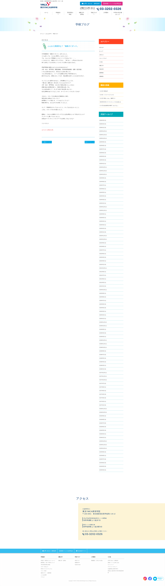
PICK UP (101, 47)
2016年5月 (101, 430)
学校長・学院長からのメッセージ (48, 560)
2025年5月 (101, 156)
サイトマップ (110, 564)
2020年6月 (101, 304)
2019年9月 (101, 329)
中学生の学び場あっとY (118, 13)
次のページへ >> (89, 142)
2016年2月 (101, 434)
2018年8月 (101, 351)
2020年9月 (101, 293)
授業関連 (101, 72)
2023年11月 (102, 210)
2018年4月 (101, 361)
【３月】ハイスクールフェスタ (106, 94)
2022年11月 (102, 235)
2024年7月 (101, 185)
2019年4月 (101, 333)
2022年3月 (101, 261)
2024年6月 (101, 188)
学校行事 (101, 69)
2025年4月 (101, 160)
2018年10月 (102, 347)
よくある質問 (43, 574)
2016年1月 (101, 437)
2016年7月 (101, 423)
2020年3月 (101, 311)
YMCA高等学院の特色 (45, 564)
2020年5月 (101, 307)
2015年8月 (101, 455)
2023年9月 (101, 214)
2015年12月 (102, 441)
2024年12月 (102, 167)
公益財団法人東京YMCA (113, 568)
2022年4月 (101, 257)
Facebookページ (82, 550)
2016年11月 (102, 408)
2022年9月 (101, 242)
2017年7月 (101, 383)
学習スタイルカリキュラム (46, 568)
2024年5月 (101, 192)
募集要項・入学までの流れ (97, 560)
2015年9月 (101, 452)
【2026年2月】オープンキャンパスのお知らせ (110, 102)
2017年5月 (101, 390)
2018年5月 (101, 358)
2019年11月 (102, 322)
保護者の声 (77, 562)
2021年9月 (101, 271)
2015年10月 (102, 448)
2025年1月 (101, 163)
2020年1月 (101, 318)
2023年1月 (101, 232)
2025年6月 (101, 152)
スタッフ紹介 (43, 570)
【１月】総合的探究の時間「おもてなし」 (109, 105)
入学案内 (105, 12)
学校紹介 (58, 12)
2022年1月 (101, 264)
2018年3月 (101, 365)
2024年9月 (101, 178)
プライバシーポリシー (112, 566)
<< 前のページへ (46, 142)
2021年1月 (101, 286)
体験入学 (101, 65)
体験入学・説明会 (82, 13)
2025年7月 (101, 149)
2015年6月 (101, 462)
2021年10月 (102, 268)
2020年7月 (101, 300)
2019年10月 (102, 325)
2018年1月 (101, 369)
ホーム (46, 12)
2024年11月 (102, 170)
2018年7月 (101, 354)
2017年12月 (102, 372)
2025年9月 (101, 142)
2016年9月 (101, 415)
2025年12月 (102, 131)
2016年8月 (101, 419)
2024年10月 (102, 174)
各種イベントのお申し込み (113, 562)
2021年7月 (101, 275)
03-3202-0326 (110, 9)
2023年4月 (101, 221)
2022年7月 (101, 250)
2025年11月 (102, 134)
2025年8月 (101, 145)
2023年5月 (101, 217)
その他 (100, 62)
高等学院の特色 (70, 13)
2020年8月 (101, 297)
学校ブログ (94, 12)
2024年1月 (101, 203)
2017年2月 (101, 401)
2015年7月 (101, 459)
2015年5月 (101, 466)
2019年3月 (101, 336)
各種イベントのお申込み (113, 3)
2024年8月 (101, 181)
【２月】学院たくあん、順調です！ (107, 98)
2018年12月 (102, 340)
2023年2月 (101, 228)
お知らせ (101, 54)
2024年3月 (101, 199)
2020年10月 (102, 289)
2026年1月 (101, 127)
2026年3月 (101, 120)
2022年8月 (101, 246)
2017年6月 (101, 387)
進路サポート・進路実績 (46, 572)
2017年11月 (102, 376)
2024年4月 (101, 196)
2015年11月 (102, 444)
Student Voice (78, 564)
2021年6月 (101, 279)
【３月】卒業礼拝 (103, 91)
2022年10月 (102, 239)
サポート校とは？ (44, 566)
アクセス (43, 577)
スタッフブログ (103, 58)
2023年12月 (102, 206)
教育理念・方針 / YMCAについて (48, 562)
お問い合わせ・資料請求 (92, 3)
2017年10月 (102, 379)
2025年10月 (102, 138)
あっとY (101, 51)
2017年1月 (101, 405)
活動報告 (101, 76)
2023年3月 (101, 224)
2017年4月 (101, 394)
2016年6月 (101, 426)
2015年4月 (101, 470)
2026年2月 (101, 124)
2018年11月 (102, 343)
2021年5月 (101, 282)
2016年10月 (102, 412)
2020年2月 (101, 315)
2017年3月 (101, 397)
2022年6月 (101, 253)
